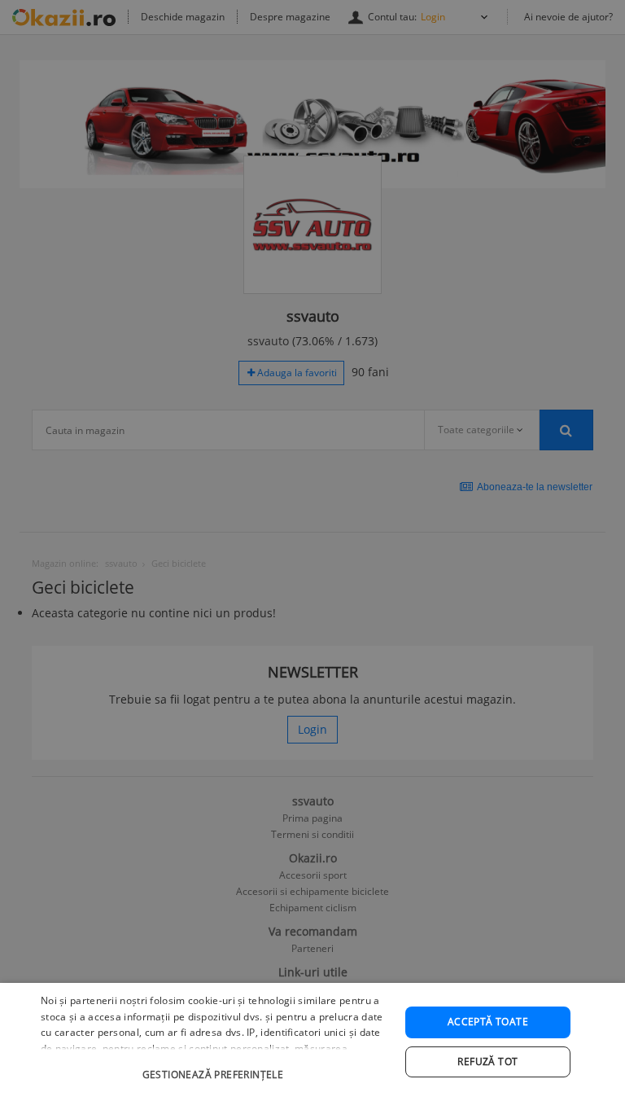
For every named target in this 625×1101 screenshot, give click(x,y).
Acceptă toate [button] (488, 1022)
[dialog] (312, 1042)
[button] (215, 1066)
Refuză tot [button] (487, 1061)
